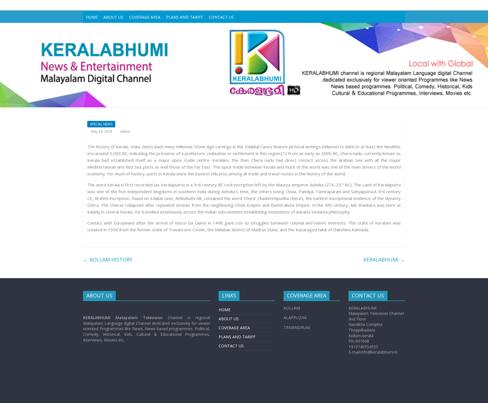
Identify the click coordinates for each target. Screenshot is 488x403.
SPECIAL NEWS (101, 124)
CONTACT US (221, 17)
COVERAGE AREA (144, 17)
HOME (92, 17)
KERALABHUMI (384, 259)
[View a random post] (399, 17)
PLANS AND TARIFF (184, 17)
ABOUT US (113, 17)
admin (125, 131)
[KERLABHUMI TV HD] (244, 26)
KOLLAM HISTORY (107, 259)
